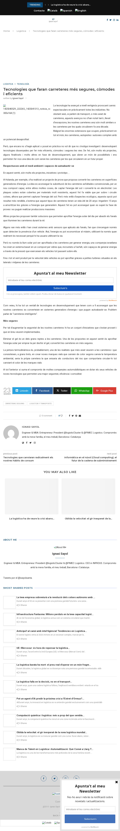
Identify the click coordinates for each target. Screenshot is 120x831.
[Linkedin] (117, 19)
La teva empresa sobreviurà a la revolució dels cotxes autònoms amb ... (56, 597)
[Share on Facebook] (69, 415)
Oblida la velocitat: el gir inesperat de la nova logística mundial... (52, 732)
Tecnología (23, 84)
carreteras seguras (14, 404)
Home (6, 31)
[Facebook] (107, 19)
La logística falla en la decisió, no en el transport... (44, 681)
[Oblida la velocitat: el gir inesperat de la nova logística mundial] (88, 496)
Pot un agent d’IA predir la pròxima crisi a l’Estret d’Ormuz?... (50, 698)
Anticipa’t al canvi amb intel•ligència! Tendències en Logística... (52, 631)
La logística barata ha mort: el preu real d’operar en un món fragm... (54, 664)
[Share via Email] (80, 415)
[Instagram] (114, 19)
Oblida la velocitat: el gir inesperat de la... (88, 518)
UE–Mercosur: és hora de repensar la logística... (43, 648)
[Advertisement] (60, 58)
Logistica (21, 31)
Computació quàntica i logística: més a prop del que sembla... (50, 715)
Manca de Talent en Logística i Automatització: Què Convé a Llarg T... (55, 749)
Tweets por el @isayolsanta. (17, 577)
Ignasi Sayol (17, 98)
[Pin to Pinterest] (76, 415)
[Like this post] (63, 415)
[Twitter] (111, 19)
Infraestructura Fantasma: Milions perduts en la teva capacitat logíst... (55, 614)
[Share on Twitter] (73, 415)
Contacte (39, 10)
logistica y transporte (41, 404)
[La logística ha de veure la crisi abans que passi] (31, 496)
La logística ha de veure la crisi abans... (70, 5)
